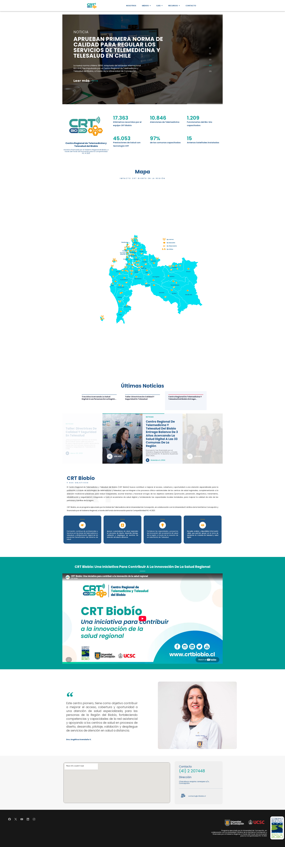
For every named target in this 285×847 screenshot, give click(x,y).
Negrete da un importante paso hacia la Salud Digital (162, 432)
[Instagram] (34, 819)
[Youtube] (21, 819)
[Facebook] (9, 819)
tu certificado (113, 48)
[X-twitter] (15, 819)
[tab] (210, 47)
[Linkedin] (28, 819)
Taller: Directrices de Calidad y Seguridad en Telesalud (183, 398)
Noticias (150, 425)
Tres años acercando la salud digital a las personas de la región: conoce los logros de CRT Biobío (142, 398)
